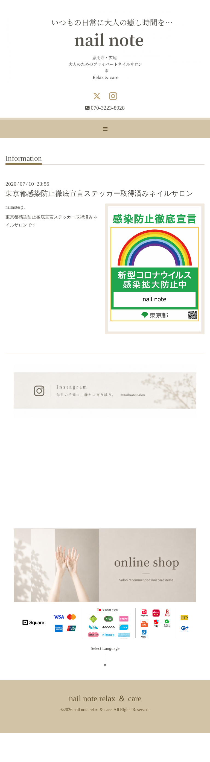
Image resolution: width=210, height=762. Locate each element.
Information (23, 158)
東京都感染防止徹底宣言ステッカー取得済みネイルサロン (99, 193)
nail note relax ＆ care (105, 698)
